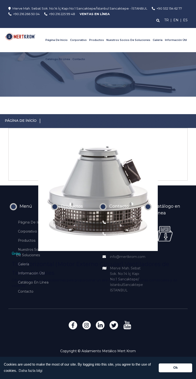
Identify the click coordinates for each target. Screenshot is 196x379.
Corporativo (78, 40)
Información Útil (176, 40)
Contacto (78, 59)
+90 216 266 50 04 (125, 234)
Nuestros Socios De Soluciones (128, 40)
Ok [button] (175, 367)
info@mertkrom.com (127, 257)
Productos (96, 40)
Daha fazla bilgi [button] (30, 370)
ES (185, 20)
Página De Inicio (56, 40)
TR (166, 20)
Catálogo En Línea (57, 59)
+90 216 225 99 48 (125, 245)
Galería (158, 40)
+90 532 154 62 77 (124, 222)
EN (176, 20)
